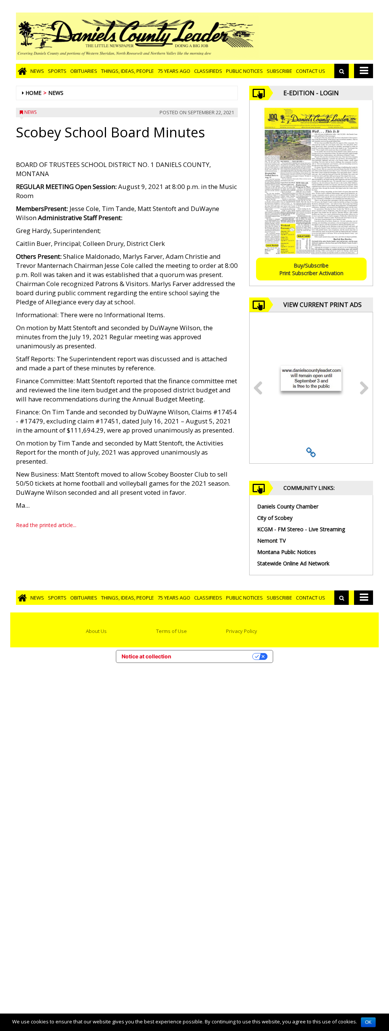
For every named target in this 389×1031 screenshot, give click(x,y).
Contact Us (310, 71)
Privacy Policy (241, 631)
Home (33, 92)
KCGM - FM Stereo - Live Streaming (301, 529)
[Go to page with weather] (316, 36)
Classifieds (208, 71)
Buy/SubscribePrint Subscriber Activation (311, 269)
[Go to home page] (22, 71)
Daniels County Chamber (287, 506)
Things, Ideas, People (127, 71)
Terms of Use (171, 631)
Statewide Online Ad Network (293, 563)
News (37, 71)
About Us (96, 631)
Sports (57, 71)
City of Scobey (275, 517)
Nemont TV (271, 540)
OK (368, 1022)
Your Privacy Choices (215, 656)
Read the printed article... (46, 525)
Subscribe (279, 71)
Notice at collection (146, 656)
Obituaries (83, 71)
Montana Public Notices (286, 552)
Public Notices (244, 71)
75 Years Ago (174, 71)
